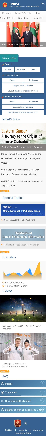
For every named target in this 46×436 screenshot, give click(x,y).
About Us (38, 18)
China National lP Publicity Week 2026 (19, 220)
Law (38, 13)
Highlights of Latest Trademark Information (21, 245)
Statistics (23, 18)
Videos (7, 291)
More (3, 191)
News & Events (23, 13)
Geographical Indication (23, 85)
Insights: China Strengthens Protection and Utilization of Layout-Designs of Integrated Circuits (21, 158)
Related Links (38, 430)
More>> (40, 46)
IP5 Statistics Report (16, 286)
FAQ (5, 376)
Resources (7, 13)
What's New (11, 119)
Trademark (20, 69)
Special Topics (7, 18)
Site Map (8, 430)
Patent (8, 69)
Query (33, 69)
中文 (43, 3)
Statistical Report (14, 282)
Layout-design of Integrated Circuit (23, 91)
